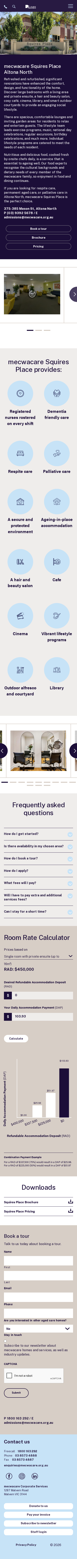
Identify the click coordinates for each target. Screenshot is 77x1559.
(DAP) (33, 1007)
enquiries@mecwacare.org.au (26, 1465)
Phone (8, 1304)
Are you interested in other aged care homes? (35, 1320)
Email (7, 1288)
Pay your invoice (38, 1514)
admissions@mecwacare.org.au (28, 217)
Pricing (38, 246)
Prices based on (15, 949)
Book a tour (38, 228)
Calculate (16, 1038)
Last (7, 1282)
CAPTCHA (10, 1364)
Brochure (38, 237)
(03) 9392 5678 (20, 213)
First (7, 1267)
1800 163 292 (18, 1418)
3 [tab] (47, 330)
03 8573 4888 (20, 1455)
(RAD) (35, 984)
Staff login (39, 1531)
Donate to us (38, 1506)
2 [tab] (38, 330)
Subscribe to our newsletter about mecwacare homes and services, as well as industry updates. (36, 1350)
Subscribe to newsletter (38, 1523)
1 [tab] (30, 330)
